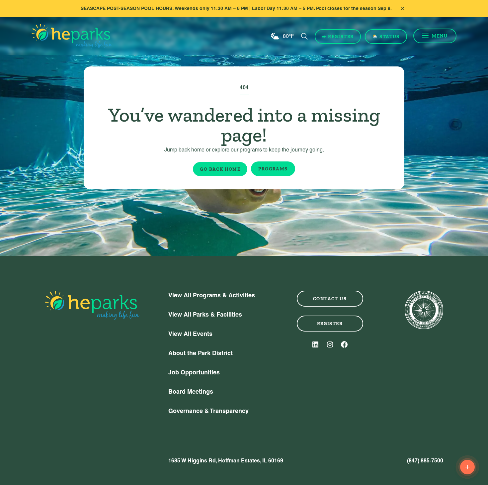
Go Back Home (220, 169)
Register (330, 323)
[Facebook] (344, 344)
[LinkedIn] (315, 344)
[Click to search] (304, 36)
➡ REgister (338, 36)
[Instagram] (330, 344)
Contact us (330, 298)
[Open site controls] (467, 467)
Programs (272, 168)
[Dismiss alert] (402, 8)
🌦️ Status (386, 36)
